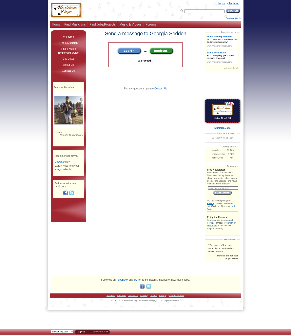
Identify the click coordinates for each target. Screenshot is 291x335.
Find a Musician (68, 42)
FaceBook (122, 279)
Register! (234, 3)
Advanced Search (233, 18)
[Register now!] (161, 53)
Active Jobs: (217, 158)
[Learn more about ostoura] (68, 127)
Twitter (137, 279)
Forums (151, 24)
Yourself (229, 223)
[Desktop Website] (176, 295)
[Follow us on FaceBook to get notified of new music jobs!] (65, 194)
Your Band (212, 225)
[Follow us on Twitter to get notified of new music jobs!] (71, 194)
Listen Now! (220, 118)
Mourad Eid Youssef (227, 255)
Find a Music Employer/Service (68, 50)
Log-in (221, 3)
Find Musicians (75, 24)
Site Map (144, 295)
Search (153, 295)
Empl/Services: (219, 154)
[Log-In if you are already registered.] (129, 53)
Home (56, 24)
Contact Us (160, 88)
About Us (68, 64)
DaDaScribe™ (62, 161)
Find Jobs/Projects (102, 24)
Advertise (111, 295)
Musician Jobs (222, 128)
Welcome (68, 36)
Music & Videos (131, 24)
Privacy (210, 203)
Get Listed (68, 58)
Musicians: (217, 150)
